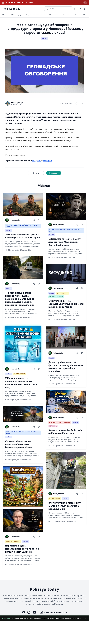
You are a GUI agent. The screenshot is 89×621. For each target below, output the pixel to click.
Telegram (36, 160)
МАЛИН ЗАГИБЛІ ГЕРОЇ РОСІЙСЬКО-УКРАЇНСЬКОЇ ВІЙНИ (21, 226)
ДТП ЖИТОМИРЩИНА (56, 297)
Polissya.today (11, 8)
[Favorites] (80, 9)
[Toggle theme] (75, 9)
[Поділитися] (76, 103)
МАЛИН (44, 38)
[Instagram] (28, 612)
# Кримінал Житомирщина (36, 15)
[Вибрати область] (85, 2)
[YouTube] (34, 612)
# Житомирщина (17, 15)
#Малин (44, 186)
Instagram (47, 160)
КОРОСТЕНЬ (53, 426)
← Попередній (36, 173)
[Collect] (82, 103)
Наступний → (54, 173)
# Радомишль (54, 15)
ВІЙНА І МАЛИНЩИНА (13, 541)
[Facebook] (23, 612)
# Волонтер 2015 (79, 15)
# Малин (5, 15)
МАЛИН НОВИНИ (19, 374)
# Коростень (66, 15)
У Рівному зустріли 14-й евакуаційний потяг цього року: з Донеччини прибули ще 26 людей (46, 618)
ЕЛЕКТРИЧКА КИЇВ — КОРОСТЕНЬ (60, 422)
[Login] (84, 9)
